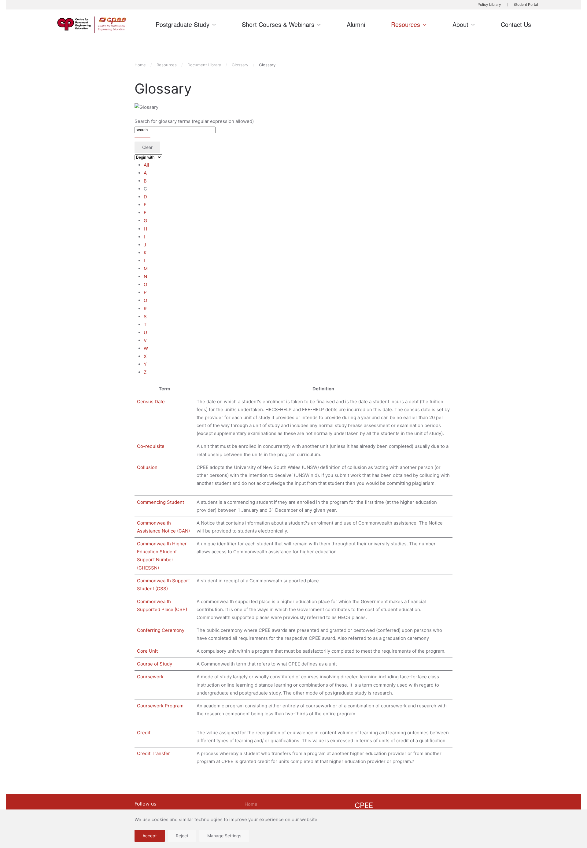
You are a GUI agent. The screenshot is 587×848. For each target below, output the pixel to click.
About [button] (460, 24)
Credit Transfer (153, 753)
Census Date (151, 401)
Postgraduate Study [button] (182, 24)
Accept (149, 835)
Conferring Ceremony (160, 630)
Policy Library (489, 4)
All (146, 165)
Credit (143, 733)
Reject (182, 835)
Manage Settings (224, 835)
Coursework (150, 677)
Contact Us (516, 24)
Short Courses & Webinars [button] (278, 24)
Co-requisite (150, 446)
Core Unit (147, 651)
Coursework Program (160, 706)
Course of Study (154, 664)
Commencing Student (160, 502)
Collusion (147, 467)
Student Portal (526, 4)
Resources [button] (405, 24)
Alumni (356, 24)
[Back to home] (92, 24)
